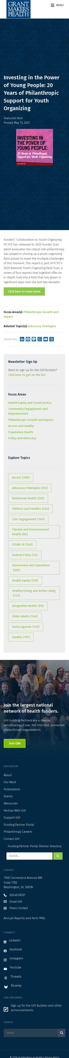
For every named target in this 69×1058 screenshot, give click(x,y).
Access (20, 477)
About (8, 775)
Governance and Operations (31, 568)
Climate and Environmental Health (30, 532)
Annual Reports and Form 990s (24, 918)
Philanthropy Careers (18, 831)
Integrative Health (28, 606)
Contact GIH (12, 839)
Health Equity (25, 580)
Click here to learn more (24, 291)
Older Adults (25, 616)
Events (8, 796)
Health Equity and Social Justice (30, 403)
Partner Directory (50, 846)
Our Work (10, 782)
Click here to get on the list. (27, 375)
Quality (21, 637)
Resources (11, 803)
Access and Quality (21, 426)
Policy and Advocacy (22, 438)
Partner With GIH (15, 810)
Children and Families (30, 508)
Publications (12, 789)
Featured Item (13, 118)
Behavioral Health (28, 498)
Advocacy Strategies (42, 326)
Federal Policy (25, 555)
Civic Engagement (28, 519)
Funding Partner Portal (19, 824)
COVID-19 (22, 544)
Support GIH (12, 817)
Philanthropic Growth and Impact (30, 420)
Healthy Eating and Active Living (34, 593)
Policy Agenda (25, 627)
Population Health (20, 432)
